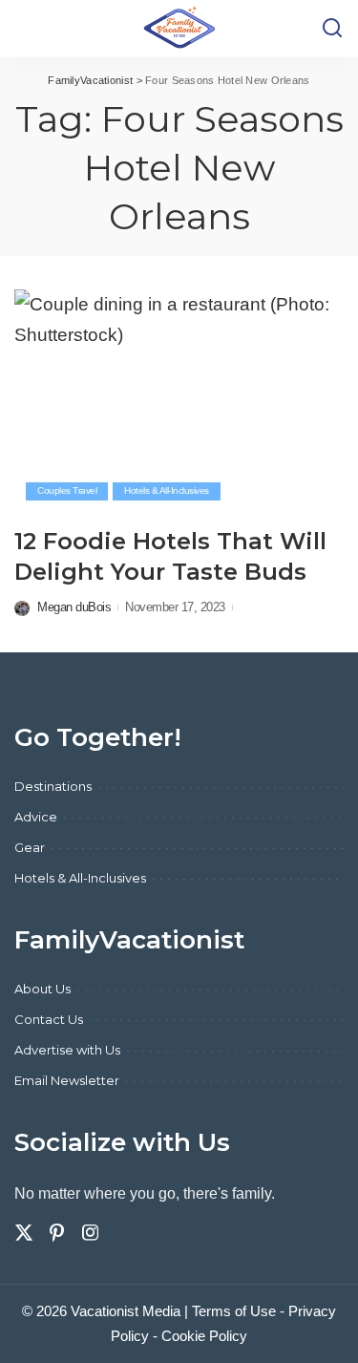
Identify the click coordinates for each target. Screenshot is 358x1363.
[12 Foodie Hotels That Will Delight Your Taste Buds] (179, 400)
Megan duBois (74, 607)
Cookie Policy (204, 1336)
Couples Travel (66, 490)
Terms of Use (234, 1311)
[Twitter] (23, 1233)
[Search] (332, 28)
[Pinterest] (57, 1233)
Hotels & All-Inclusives (166, 490)
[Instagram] (90, 1233)
